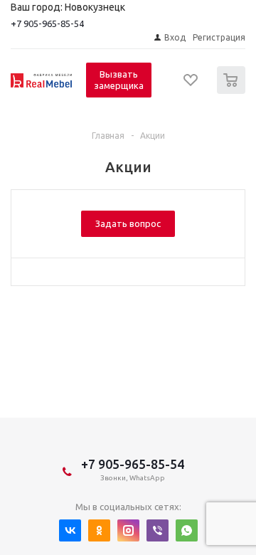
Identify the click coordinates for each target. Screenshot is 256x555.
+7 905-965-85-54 (47, 23)
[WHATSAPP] (187, 530)
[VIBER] (157, 530)
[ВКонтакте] (70, 530)
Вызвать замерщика (119, 79)
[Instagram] (128, 530)
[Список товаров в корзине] (233, 91)
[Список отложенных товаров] (191, 85)
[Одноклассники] (99, 530)
